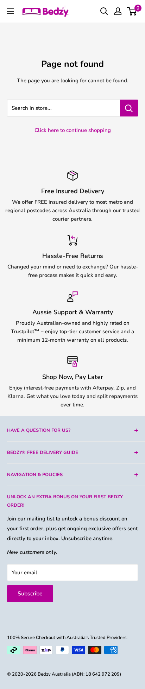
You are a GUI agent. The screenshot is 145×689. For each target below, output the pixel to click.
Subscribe (30, 594)
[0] (132, 11)
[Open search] (104, 11)
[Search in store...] (129, 108)
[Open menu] (10, 11)
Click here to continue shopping (72, 130)
